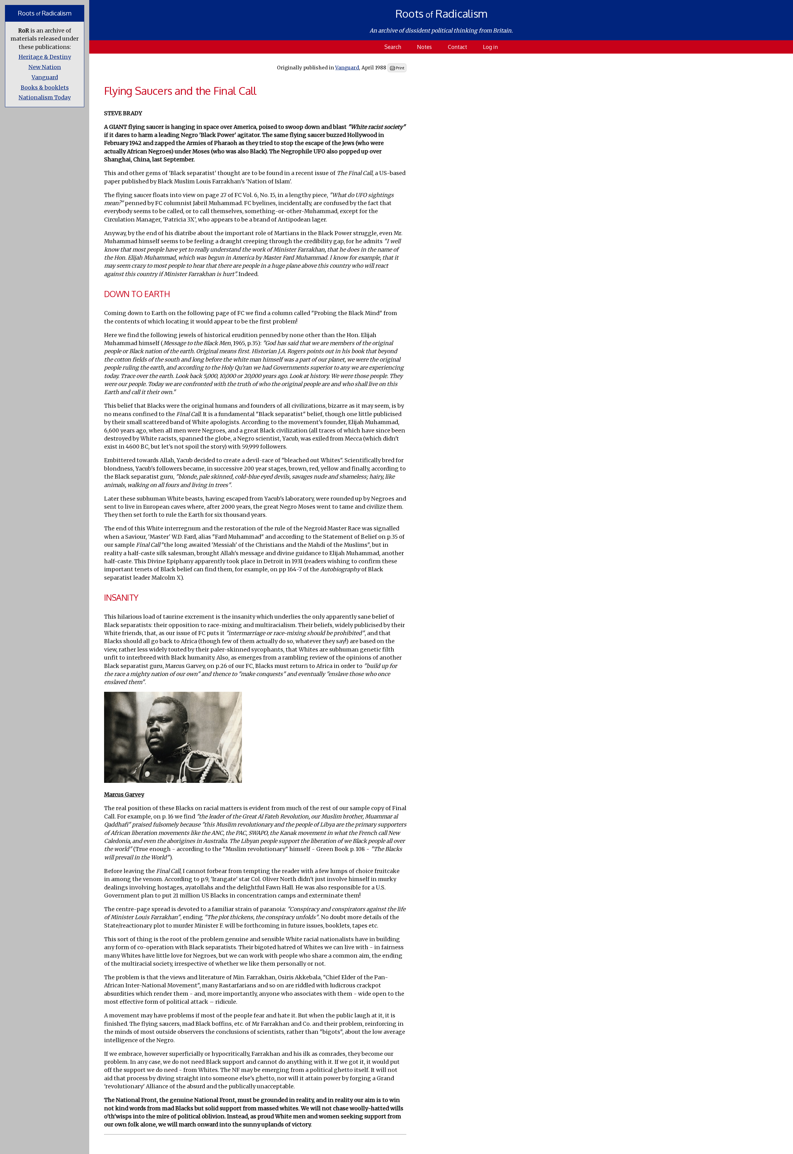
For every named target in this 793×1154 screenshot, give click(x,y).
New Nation (44, 67)
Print (399, 67)
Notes (424, 46)
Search (392, 46)
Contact (457, 46)
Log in (490, 46)
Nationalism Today (45, 97)
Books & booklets (45, 87)
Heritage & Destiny (45, 57)
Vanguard (45, 77)
